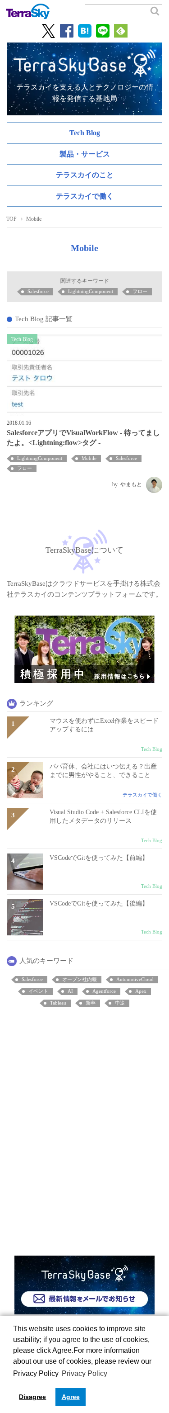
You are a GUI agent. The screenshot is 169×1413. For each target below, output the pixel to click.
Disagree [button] (32, 1396)
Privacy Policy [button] (84, 1373)
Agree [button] (71, 1396)
